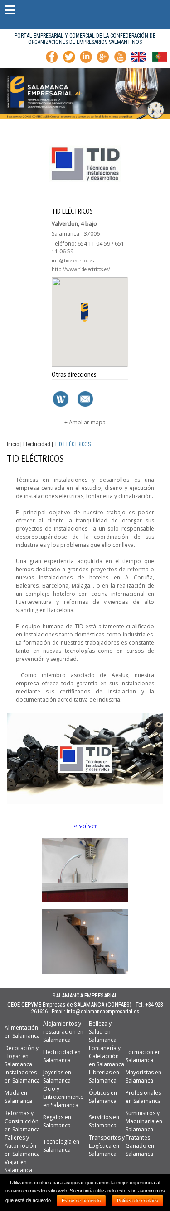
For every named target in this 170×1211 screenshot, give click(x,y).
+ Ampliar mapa (85, 422)
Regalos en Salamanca (57, 1121)
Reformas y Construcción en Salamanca (22, 1121)
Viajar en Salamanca (18, 1166)
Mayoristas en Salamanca (143, 1076)
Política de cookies (137, 1200)
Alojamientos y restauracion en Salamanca (63, 1032)
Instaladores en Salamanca (22, 1076)
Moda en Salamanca (18, 1097)
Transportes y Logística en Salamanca (107, 1146)
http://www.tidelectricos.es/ (81, 269)
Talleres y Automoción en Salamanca (22, 1146)
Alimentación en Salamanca (22, 1032)
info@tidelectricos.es (73, 260)
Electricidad (36, 444)
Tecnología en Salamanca (61, 1146)
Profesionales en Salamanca (143, 1097)
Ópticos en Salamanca (103, 1097)
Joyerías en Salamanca (57, 1076)
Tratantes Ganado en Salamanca (140, 1146)
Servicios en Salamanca (104, 1121)
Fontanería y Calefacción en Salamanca (106, 1056)
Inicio (13, 444)
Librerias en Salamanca (104, 1076)
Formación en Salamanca (143, 1056)
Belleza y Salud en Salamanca (103, 1032)
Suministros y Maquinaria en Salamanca (144, 1121)
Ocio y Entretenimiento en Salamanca (63, 1097)
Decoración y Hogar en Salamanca (22, 1056)
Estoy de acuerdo (81, 1200)
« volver (85, 826)
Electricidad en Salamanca (62, 1056)
